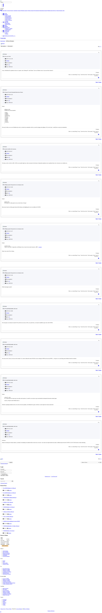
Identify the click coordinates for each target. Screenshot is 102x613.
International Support (43, 10)
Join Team (5, 589)
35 (9, 64)
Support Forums (6, 572)
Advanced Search (4, 463)
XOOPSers (5, 555)
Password (2, 471)
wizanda (40, 247)
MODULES (6, 27)
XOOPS (5, 14)
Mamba (10, 490)
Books (4, 560)
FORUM (6, 22)
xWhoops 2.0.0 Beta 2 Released (8, 511)
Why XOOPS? (8, 16)
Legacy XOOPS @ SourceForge (9, 582)
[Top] (98, 77)
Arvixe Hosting (19, 608)
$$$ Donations (5, 588)
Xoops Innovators (6, 554)
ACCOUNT (6, 31)
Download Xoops (6, 568)
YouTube (4, 602)
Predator (7, 60)
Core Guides (5, 562)
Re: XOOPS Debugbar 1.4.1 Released (9, 488)
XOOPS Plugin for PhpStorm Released (9, 497)
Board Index (7, 23)
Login (6, 32)
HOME (5, 13)
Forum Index (4, 10)
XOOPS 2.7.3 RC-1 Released (8, 502)
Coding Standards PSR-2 (7, 583)
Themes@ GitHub (6, 570)
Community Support (17, 10)
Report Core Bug (6, 594)
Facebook (4, 599)
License (6, 21)
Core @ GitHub (6, 578)
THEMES (6, 26)
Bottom (3, 43)
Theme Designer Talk (60, 10)
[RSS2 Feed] (26, 608)
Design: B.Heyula (51, 610)
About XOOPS (8, 15)
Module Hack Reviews (51, 10)
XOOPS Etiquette (6, 556)
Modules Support (24, 10)
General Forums (10, 10)
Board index (2, 41)
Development (36, 10)
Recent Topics (8, 24)
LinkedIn (4, 600)
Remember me (4, 474)
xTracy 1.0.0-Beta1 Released (8, 516)
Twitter (4, 604)
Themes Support (31, 10)
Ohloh (4, 603)
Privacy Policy (9, 608)
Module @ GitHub (8, 28)
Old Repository (8, 29)
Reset (7, 475)
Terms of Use (2, 608)
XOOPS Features (8, 17)
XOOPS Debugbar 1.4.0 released (8, 530)
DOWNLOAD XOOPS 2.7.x (9, 35)
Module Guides (6, 564)
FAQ (4, 561)
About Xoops (5, 550)
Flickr (4, 601)
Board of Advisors (6, 553)
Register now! (47, 476)
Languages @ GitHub (7, 571)
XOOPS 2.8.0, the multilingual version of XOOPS (11, 521)
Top (2, 458)
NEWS (5, 25)
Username (2, 469)
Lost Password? (54, 476)
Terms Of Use (7, 18)
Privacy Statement (8, 20)
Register (6, 33)
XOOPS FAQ (6, 30)
